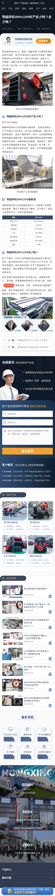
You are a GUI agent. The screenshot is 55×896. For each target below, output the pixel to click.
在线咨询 (43, 41)
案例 (24, 8)
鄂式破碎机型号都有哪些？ (36, 589)
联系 (52, 8)
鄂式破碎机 (35, 522)
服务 (45, 8)
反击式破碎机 (10, 556)
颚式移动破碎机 (11, 522)
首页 (16, 3)
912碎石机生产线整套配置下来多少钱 (37, 621)
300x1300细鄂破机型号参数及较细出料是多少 (36, 699)
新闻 (17, 8)
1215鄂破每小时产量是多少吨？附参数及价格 (36, 652)
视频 (31, 8)
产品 (10, 8)
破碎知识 (34, 3)
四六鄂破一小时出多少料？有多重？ (37, 668)
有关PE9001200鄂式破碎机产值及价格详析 (36, 683)
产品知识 (24, 3)
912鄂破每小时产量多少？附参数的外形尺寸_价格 (37, 605)
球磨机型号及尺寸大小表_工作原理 (32, 340)
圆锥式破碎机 (36, 556)
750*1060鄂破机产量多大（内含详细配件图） (35, 637)
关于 (38, 8)
